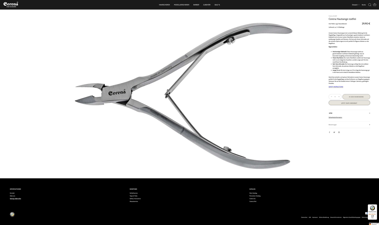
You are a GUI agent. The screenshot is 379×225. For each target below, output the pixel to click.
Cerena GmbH (333, 16)
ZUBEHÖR (206, 5)
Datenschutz (304, 217)
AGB (310, 217)
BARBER (196, 5)
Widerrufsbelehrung (324, 217)
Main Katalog (253, 193)
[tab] (349, 118)
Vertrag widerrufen (15, 198)
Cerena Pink (252, 201)
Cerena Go (252, 198)
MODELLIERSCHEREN (181, 5)
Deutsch (355, 5)
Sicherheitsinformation (335, 117)
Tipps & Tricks (133, 196)
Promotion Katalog (254, 196)
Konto (364, 5)
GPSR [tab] (330, 113)
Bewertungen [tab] (333, 125)
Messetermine (134, 201)
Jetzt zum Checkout (349, 103)
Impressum (315, 217)
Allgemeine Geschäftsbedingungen (351, 217)
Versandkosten (342, 24)
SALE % (217, 5)
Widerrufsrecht (365, 217)
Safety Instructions (135, 198)
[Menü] (376, 205)
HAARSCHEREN (164, 5)
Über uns (12, 196)
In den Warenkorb (356, 97)
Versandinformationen (336, 217)
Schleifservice (134, 193)
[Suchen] (370, 5)
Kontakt (12, 193)
